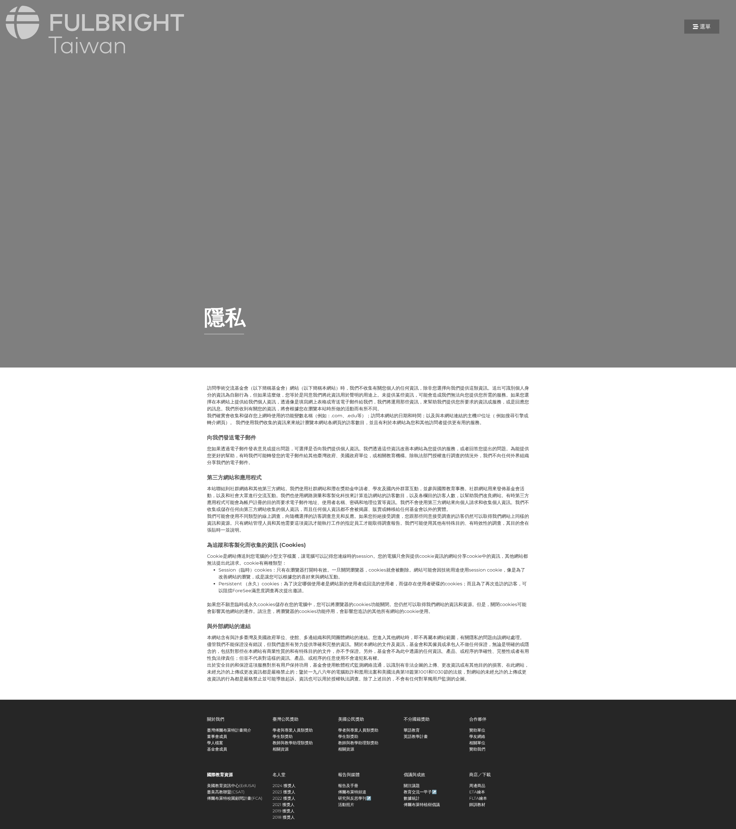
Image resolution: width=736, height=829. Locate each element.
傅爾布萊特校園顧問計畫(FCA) (234, 798)
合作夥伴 (477, 719)
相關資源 (281, 749)
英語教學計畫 (416, 736)
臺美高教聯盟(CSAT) (226, 792)
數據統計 (412, 798)
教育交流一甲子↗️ (420, 792)
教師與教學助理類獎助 (293, 742)
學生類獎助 (283, 736)
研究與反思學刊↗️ (354, 798)
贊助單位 (477, 730)
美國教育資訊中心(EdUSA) (231, 785)
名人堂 (279, 774)
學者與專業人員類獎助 (293, 730)
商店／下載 (480, 774)
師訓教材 (477, 804)
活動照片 (346, 804)
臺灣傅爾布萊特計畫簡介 (229, 730)
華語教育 (412, 730)
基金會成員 (217, 749)
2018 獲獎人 (284, 817)
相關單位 (477, 742)
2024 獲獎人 (284, 785)
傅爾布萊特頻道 (352, 792)
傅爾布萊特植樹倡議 (422, 804)
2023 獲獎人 (284, 792)
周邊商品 (477, 785)
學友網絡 (477, 736)
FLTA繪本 (478, 798)
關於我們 (215, 719)
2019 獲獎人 (283, 810)
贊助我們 (477, 749)
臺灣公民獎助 (285, 719)
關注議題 (412, 785)
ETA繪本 (477, 792)
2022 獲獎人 (284, 798)
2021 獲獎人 (283, 804)
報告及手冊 (348, 785)
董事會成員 (217, 736)
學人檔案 (215, 742)
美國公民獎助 (351, 719)
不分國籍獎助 (417, 719)
